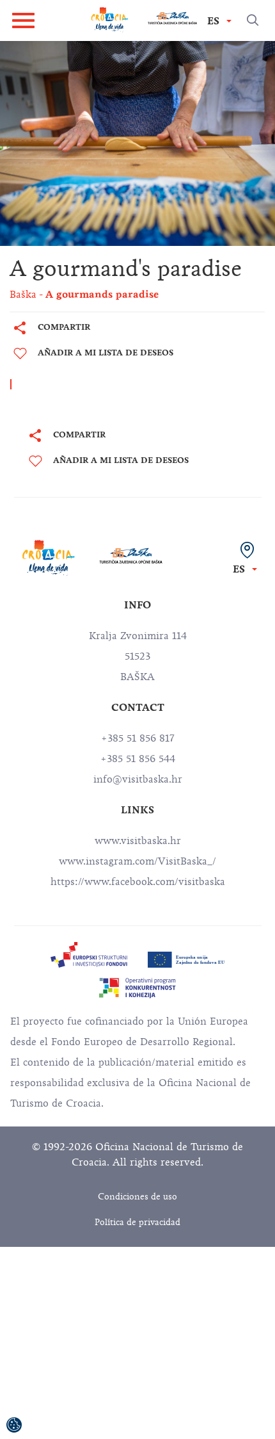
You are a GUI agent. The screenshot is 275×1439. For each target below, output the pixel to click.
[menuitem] (89, 955)
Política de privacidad (137, 1222)
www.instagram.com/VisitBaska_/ (137, 861)
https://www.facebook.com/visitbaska (138, 881)
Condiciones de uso (137, 1196)
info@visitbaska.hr (137, 779)
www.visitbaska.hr (138, 840)
